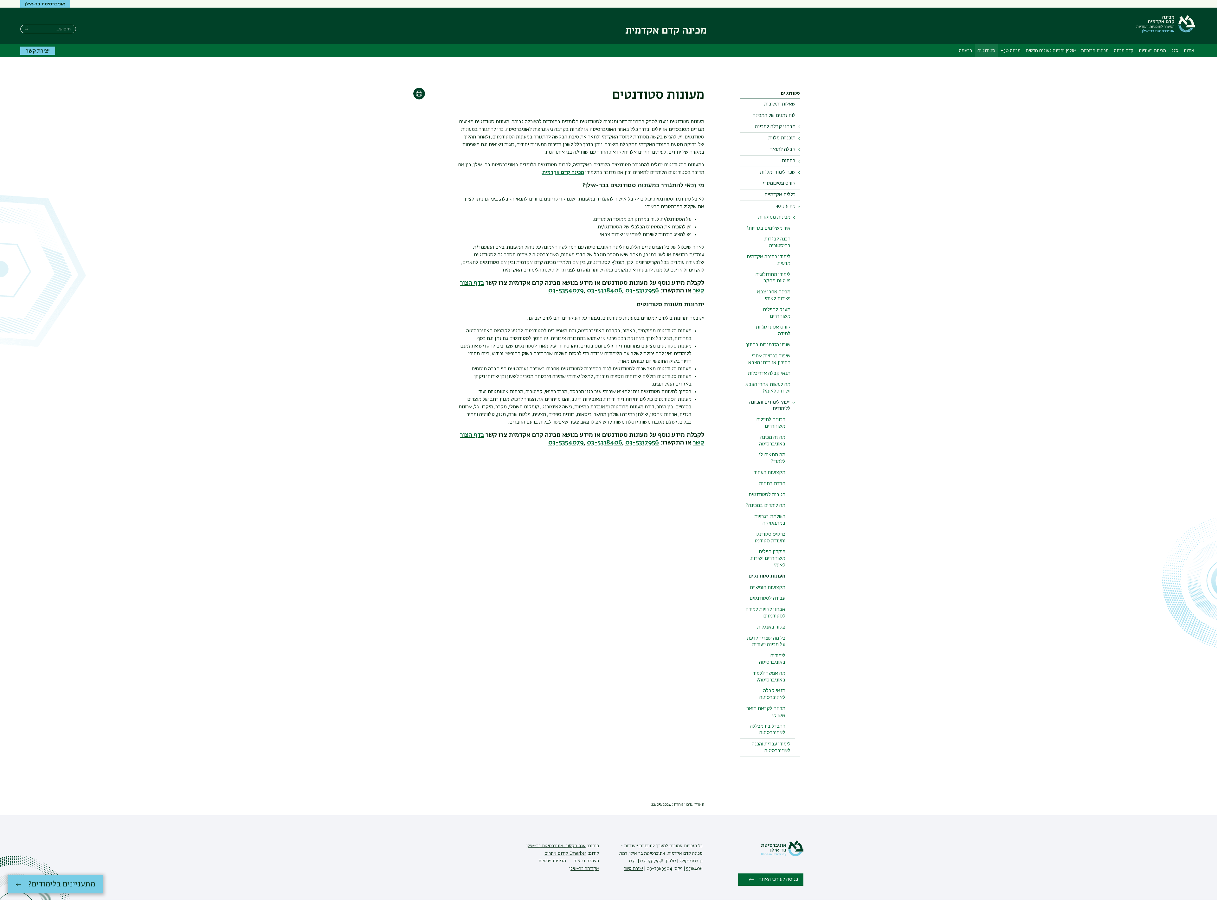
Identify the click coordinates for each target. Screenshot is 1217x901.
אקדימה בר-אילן (584, 868)
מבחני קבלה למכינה (775, 126)
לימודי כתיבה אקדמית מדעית (768, 260)
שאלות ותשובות (779, 104)
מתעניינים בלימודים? (62, 884)
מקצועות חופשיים (767, 587)
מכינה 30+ (1011, 50)
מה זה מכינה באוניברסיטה (772, 441)
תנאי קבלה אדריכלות (769, 373)
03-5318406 (604, 290)
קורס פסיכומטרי (779, 183)
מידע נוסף (785, 206)
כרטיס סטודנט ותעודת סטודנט (770, 538)
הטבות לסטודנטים (767, 494)
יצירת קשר (38, 50)
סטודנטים (986, 50)
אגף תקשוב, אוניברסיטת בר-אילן (556, 846)
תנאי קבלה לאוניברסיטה (772, 694)
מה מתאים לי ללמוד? (772, 458)
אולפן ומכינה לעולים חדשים (1051, 50)
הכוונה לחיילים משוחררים (770, 423)
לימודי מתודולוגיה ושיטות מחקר (773, 278)
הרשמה (965, 50)
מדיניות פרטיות (552, 861)
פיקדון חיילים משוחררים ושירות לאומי (767, 558)
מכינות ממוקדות (774, 217)
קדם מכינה (1123, 50)
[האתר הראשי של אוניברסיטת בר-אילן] (782, 855)
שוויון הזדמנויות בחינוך (768, 345)
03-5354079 (566, 290)
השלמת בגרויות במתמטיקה (769, 520)
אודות (1189, 50)
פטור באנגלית (771, 627)
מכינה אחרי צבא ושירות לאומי (773, 295)
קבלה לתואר (782, 149)
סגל (1174, 50)
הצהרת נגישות (585, 861)
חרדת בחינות (772, 483)
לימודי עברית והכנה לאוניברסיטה (771, 747)
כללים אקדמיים (779, 194)
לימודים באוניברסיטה (772, 659)
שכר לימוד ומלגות (777, 172)
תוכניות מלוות (781, 138)
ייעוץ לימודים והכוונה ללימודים (769, 406)
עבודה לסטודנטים (767, 598)
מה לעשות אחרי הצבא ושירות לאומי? (767, 388)
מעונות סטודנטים (767, 576)
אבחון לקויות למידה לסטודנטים (765, 613)
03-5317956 (642, 290)
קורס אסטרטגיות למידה (773, 330)
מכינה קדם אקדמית (563, 172)
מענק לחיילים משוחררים (776, 313)
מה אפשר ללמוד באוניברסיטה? (769, 677)
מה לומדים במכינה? (765, 505)
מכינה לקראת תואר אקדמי (765, 712)
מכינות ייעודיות (1152, 50)
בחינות (788, 160)
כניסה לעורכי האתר (778, 879)
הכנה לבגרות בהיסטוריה (777, 242)
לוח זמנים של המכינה (774, 115)
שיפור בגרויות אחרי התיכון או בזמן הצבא (769, 359)
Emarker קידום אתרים (565, 853)
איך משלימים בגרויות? (768, 228)
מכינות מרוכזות (1095, 50)
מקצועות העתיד (769, 472)
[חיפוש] (26, 28)
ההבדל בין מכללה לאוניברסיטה (767, 730)
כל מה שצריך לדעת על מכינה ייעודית (766, 642)
